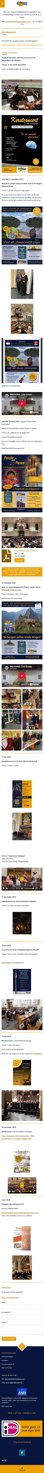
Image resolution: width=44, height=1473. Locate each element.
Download (19, 560)
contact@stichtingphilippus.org (14, 1379)
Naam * (4, 1302)
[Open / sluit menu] (2, 3)
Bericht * (5, 1322)
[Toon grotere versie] (22, 144)
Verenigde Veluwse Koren (11, 590)
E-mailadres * (6, 1312)
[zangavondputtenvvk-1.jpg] (11, 698)
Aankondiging (6, 963)
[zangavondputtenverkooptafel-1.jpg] (32, 740)
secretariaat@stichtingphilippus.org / (18, 22)
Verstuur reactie (9, 1339)
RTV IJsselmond (36, 1054)
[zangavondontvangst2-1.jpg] (11, 719)
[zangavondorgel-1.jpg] (32, 719)
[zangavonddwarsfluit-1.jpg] (11, 740)
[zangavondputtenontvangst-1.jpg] (32, 698)
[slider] (10, 888)
